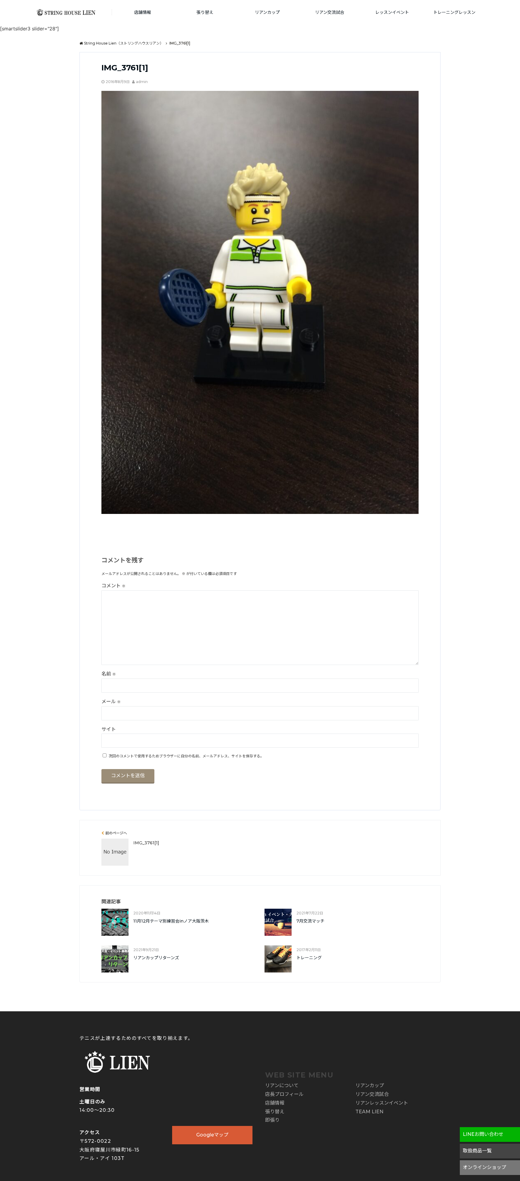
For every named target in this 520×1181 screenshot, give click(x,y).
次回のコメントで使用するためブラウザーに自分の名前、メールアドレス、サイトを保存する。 (186, 756)
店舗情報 (142, 12)
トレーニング (309, 957)
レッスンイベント (392, 12)
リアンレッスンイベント (381, 1103)
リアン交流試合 (329, 12)
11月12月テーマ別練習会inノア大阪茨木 (171, 921)
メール (111, 701)
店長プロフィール (284, 1094)
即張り (272, 1120)
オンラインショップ (484, 1167)
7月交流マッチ (310, 921)
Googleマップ (212, 1135)
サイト (108, 729)
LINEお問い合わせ (483, 1134)
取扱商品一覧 (477, 1151)
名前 (108, 674)
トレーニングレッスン (454, 12)
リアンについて (282, 1085)
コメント (113, 586)
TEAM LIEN (369, 1112)
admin (142, 81)
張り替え (205, 12)
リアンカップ (267, 12)
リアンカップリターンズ (156, 957)
